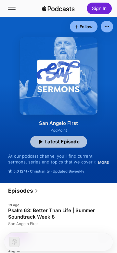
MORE (103, 162)
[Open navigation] (12, 8)
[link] (23, 190)
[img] (58, 8)
